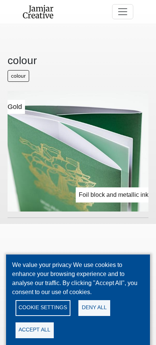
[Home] (41, 11)
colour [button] (18, 76)
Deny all (94, 307)
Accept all (34, 330)
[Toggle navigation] (122, 11)
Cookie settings (43, 307)
